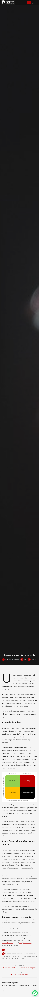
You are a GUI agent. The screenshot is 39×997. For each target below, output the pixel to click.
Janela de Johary (14, 956)
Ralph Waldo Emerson (17, 958)
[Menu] (29, 2)
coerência (8, 953)
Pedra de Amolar (10, 950)
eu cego (26, 953)
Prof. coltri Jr (6, 958)
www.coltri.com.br (7, 943)
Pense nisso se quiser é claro (28, 956)
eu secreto (5, 956)
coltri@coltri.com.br (25, 943)
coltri (25, 659)
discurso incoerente (17, 953)
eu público (32, 953)
